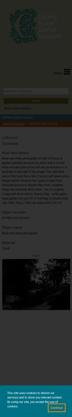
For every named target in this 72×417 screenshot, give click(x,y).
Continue (56, 408)
